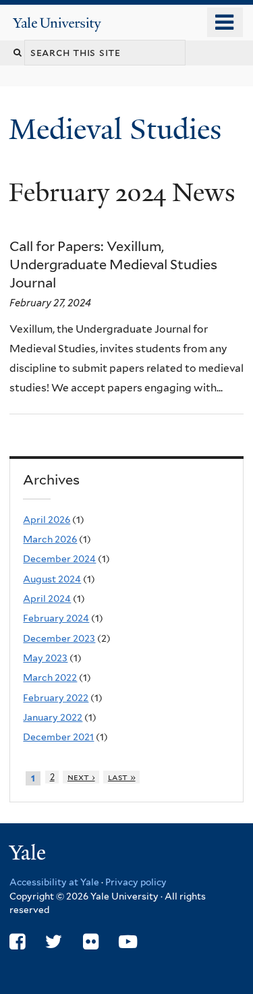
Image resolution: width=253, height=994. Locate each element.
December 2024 (59, 558)
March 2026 (50, 539)
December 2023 (59, 638)
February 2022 (55, 697)
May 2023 (45, 658)
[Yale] (29, 855)
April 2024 (47, 598)
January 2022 (52, 717)
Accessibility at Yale (54, 882)
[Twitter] (53, 942)
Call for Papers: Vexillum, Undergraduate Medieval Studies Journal (113, 264)
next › (81, 777)
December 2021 (58, 736)
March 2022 (50, 677)
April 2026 (46, 519)
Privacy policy (136, 882)
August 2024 (52, 579)
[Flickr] (91, 942)
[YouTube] (128, 942)
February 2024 (56, 618)
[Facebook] (17, 942)
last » (122, 777)
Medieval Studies (119, 129)
